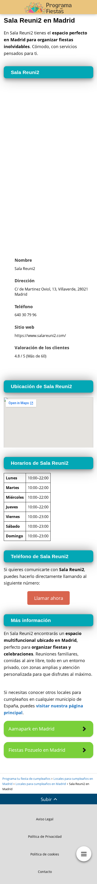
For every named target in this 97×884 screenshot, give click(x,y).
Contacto (45, 871)
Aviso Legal (44, 819)
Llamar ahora (48, 598)
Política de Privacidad (45, 836)
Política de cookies (44, 854)
